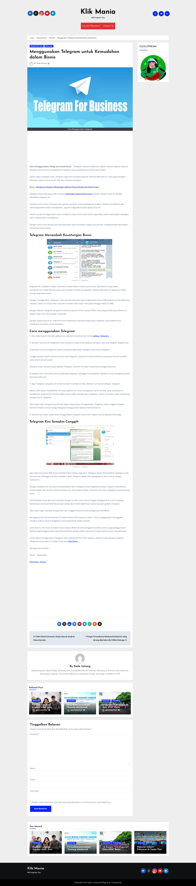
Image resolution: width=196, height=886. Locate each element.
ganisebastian (41, 710)
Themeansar (116, 882)
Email (33, 780)
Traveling (116, 701)
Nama (33, 768)
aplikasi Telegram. (101, 336)
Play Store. (73, 541)
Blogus (105, 882)
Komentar (35, 734)
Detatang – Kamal (38, 562)
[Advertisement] (80, 149)
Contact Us (108, 26)
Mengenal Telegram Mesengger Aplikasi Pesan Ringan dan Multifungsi (67, 187)
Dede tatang (42, 63)
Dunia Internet (37, 46)
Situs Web (34, 791)
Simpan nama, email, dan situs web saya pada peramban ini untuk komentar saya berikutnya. (71, 802)
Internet (49, 46)
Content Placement (91, 26)
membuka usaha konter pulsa (78, 194)
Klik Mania (98, 12)
